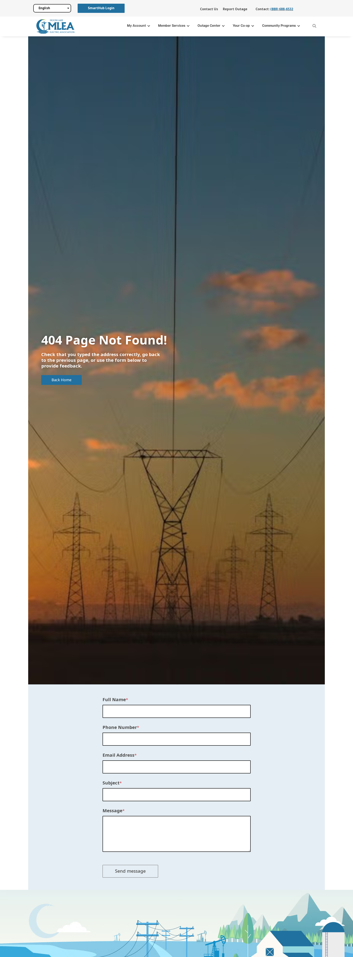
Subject (111, 783)
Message (112, 811)
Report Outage (235, 9)
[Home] (55, 26)
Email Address (118, 755)
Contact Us (209, 9)
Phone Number (120, 727)
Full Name (114, 700)
